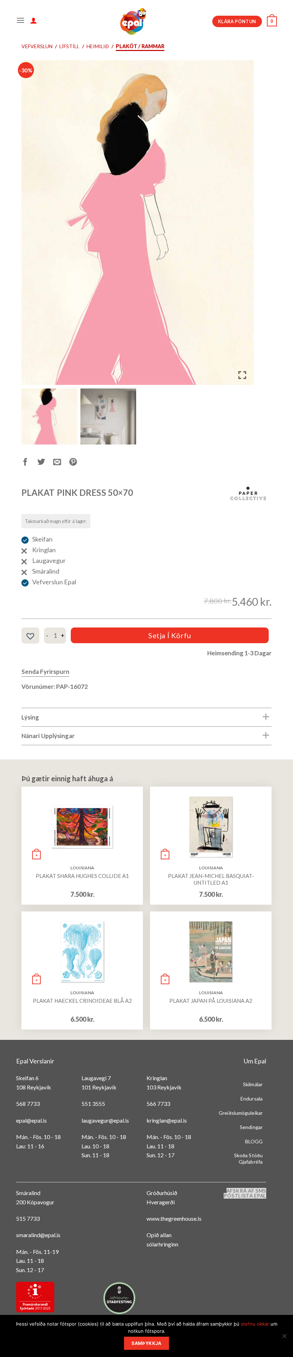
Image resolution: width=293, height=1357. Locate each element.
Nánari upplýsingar (48, 736)
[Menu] (20, 21)
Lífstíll (69, 46)
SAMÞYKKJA (146, 1343)
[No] (284, 1338)
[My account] (33, 21)
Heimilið (97, 46)
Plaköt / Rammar (140, 46)
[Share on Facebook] (29, 463)
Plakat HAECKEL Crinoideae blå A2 (82, 1000)
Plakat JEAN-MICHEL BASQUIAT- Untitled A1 (211, 879)
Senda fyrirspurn (45, 671)
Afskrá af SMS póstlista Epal (245, 1193)
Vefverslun (37, 46)
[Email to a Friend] (61, 463)
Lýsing (30, 717)
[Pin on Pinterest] (77, 463)
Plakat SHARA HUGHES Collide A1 (82, 876)
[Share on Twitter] (46, 463)
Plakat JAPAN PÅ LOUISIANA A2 (210, 1000)
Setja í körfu (169, 635)
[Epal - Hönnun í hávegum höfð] (132, 21)
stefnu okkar (255, 1324)
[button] (243, 225)
